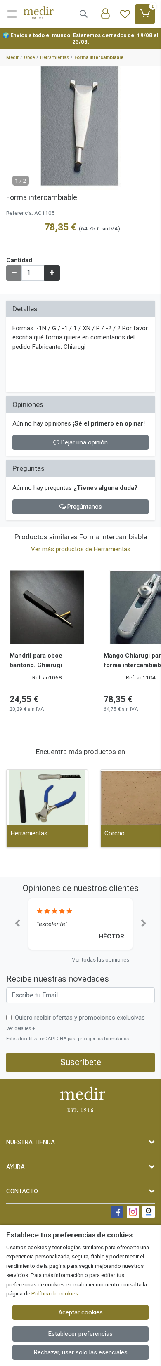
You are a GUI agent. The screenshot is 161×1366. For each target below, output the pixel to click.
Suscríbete (80, 1062)
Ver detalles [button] (20, 1028)
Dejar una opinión (83, 442)
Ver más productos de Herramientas (80, 549)
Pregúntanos (84, 506)
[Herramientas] (47, 797)
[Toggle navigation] (12, 14)
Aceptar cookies (80, 1312)
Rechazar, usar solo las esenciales (81, 1352)
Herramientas (29, 833)
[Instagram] (133, 1212)
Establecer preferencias (80, 1334)
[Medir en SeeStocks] (148, 1212)
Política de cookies (54, 1293)
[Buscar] (83, 14)
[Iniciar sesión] (105, 14)
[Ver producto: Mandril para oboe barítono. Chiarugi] (47, 607)
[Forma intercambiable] (80, 128)
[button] (17, 924)
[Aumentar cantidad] (52, 273)
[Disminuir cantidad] (14, 273)
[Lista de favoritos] (125, 14)
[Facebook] (117, 1212)
